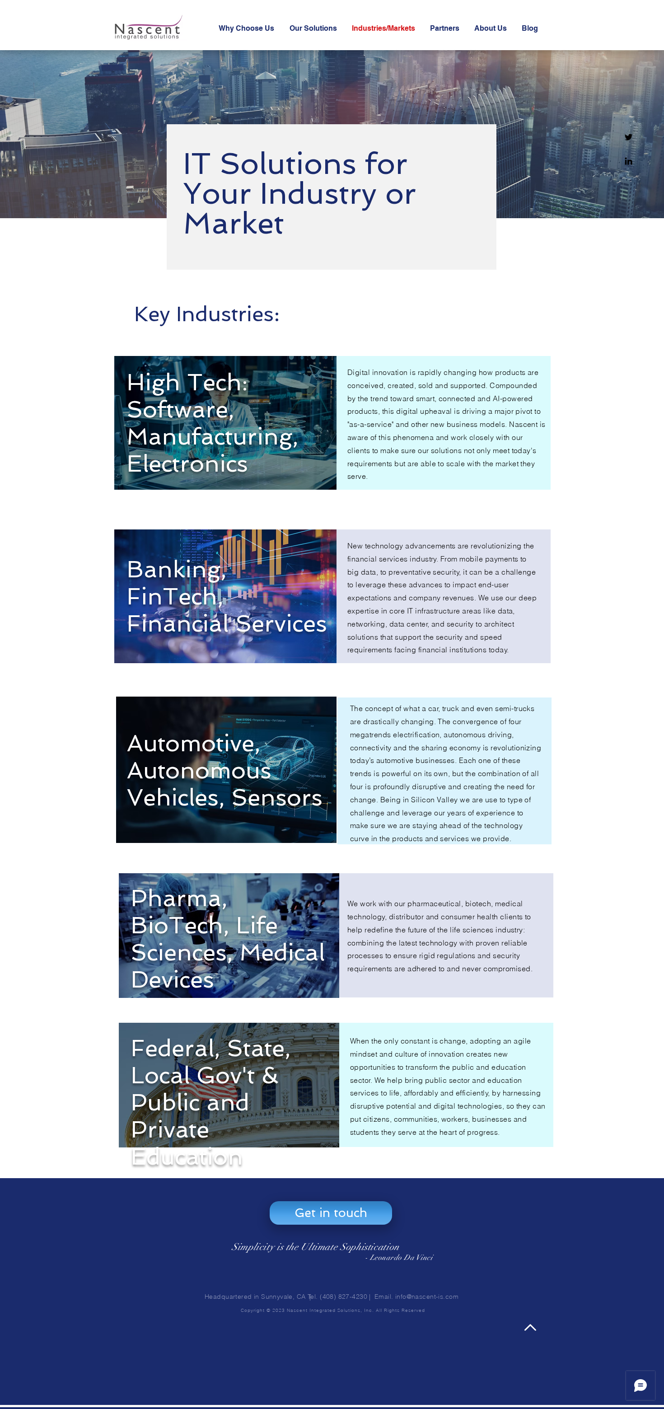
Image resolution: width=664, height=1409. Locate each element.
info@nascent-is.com (426, 1296)
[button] (331, 1213)
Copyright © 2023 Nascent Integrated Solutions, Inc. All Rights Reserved (332, 1310)
